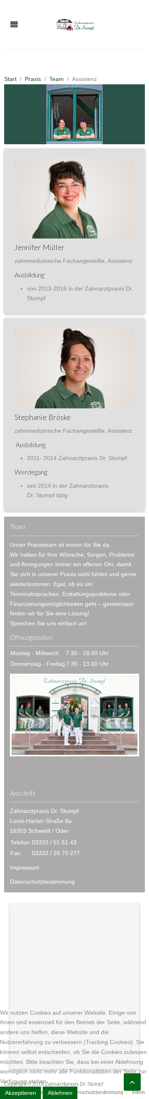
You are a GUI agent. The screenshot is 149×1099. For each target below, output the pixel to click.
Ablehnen (60, 1092)
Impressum (24, 867)
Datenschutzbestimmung (42, 881)
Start (10, 79)
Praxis (33, 79)
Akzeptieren (20, 1092)
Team (56, 79)
